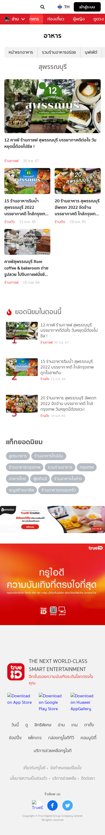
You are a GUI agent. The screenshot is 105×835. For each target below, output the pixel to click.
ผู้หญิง (79, 19)
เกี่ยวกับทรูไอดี (34, 768)
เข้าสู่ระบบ (87, 7)
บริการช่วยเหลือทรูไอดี (53, 751)
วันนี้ (15, 725)
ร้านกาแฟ (11, 161)
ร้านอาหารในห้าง (68, 479)
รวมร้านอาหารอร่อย (59, 52)
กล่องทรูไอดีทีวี (61, 738)
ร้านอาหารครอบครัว (58, 490)
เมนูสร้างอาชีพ (21, 490)
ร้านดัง (9, 222)
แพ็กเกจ (35, 738)
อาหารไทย (17, 479)
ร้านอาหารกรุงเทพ (24, 467)
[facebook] (52, 805)
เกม (74, 725)
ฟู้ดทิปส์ (40, 479)
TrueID (15, 7)
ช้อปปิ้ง (15, 738)
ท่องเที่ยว (55, 19)
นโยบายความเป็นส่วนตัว (28, 778)
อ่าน (15, 19)
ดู (26, 725)
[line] (37, 805)
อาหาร (33, 19)
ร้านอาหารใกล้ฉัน (48, 456)
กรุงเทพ (87, 467)
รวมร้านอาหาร (60, 467)
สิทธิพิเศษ (42, 725)
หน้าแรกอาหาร (21, 52)
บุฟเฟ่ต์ (91, 52)
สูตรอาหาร (18, 456)
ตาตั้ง (89, 725)
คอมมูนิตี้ (88, 738)
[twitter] (67, 805)
